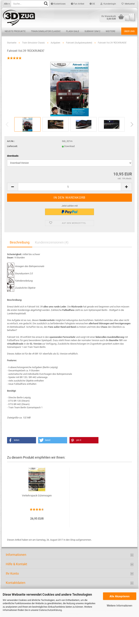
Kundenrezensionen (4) (51, 242)
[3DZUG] (69, 17)
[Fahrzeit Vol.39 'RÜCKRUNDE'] (69, 88)
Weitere (110, 31)
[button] (21, 440)
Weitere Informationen (119, 605)
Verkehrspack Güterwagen (37, 495)
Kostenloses (59, 4)
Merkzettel (129, 4)
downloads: (13, 155)
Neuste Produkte (15, 31)
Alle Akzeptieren (119, 596)
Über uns (129, 31)
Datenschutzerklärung (50, 610)
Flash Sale (72, 31)
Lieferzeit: (12, 146)
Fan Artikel (78, 4)
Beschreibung (20, 242)
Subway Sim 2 (92, 31)
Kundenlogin (109, 4)
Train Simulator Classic (46, 31)
